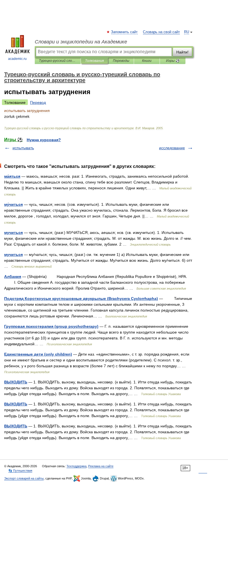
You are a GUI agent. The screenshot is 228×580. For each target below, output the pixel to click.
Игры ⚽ (173, 61)
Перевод (38, 102)
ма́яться (12, 176)
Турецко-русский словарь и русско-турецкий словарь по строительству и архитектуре (57, 61)
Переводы (121, 61)
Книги (147, 61)
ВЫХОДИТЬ (15, 382)
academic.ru (17, 59)
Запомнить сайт (124, 32)
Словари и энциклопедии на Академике (81, 42)
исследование (172, 148)
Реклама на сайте (100, 466)
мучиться (13, 232)
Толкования (94, 61)
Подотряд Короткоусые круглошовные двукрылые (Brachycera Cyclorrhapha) (81, 298)
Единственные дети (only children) (38, 354)
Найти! (182, 52)
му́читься (13, 204)
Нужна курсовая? (44, 140)
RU (186, 32)
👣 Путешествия (20, 470)
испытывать (23, 148)
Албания (12, 276)
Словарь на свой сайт (161, 32)
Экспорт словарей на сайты (24, 478)
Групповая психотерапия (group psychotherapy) (51, 326)
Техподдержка (76, 466)
